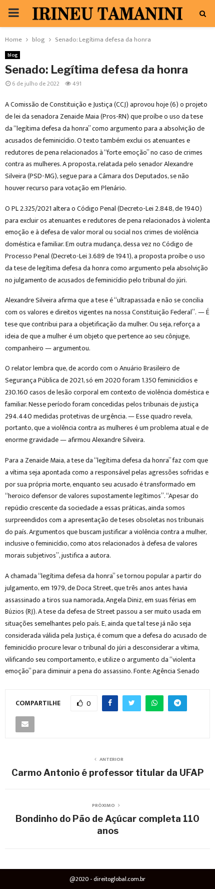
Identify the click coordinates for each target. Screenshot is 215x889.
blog (13, 55)
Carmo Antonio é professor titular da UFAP (108, 772)
